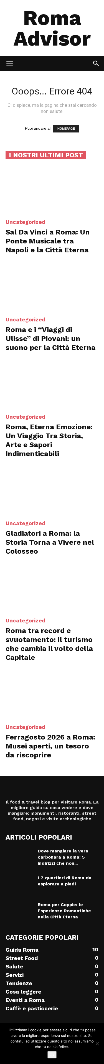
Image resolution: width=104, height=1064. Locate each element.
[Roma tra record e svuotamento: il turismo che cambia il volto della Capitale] (52, 588)
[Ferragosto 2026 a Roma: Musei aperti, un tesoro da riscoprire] (52, 694)
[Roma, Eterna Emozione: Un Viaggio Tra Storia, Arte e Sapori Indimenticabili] (52, 384)
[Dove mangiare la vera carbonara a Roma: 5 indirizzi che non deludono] (19, 858)
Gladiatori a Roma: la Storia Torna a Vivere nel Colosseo (50, 542)
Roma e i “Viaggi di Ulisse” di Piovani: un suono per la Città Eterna (50, 338)
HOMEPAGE (66, 128)
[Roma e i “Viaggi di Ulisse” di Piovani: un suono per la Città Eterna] (52, 287)
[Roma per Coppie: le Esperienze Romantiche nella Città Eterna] (19, 911)
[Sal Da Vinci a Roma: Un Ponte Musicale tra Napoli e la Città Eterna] (52, 190)
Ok (52, 1055)
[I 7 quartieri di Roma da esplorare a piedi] (19, 884)
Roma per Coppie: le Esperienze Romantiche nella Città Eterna (64, 911)
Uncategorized (25, 222)
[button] (96, 63)
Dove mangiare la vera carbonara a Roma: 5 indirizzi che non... (63, 857)
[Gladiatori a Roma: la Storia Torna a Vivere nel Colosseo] (52, 491)
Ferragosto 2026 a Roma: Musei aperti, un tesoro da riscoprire (50, 746)
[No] (97, 1043)
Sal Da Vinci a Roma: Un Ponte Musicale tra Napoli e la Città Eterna (48, 241)
